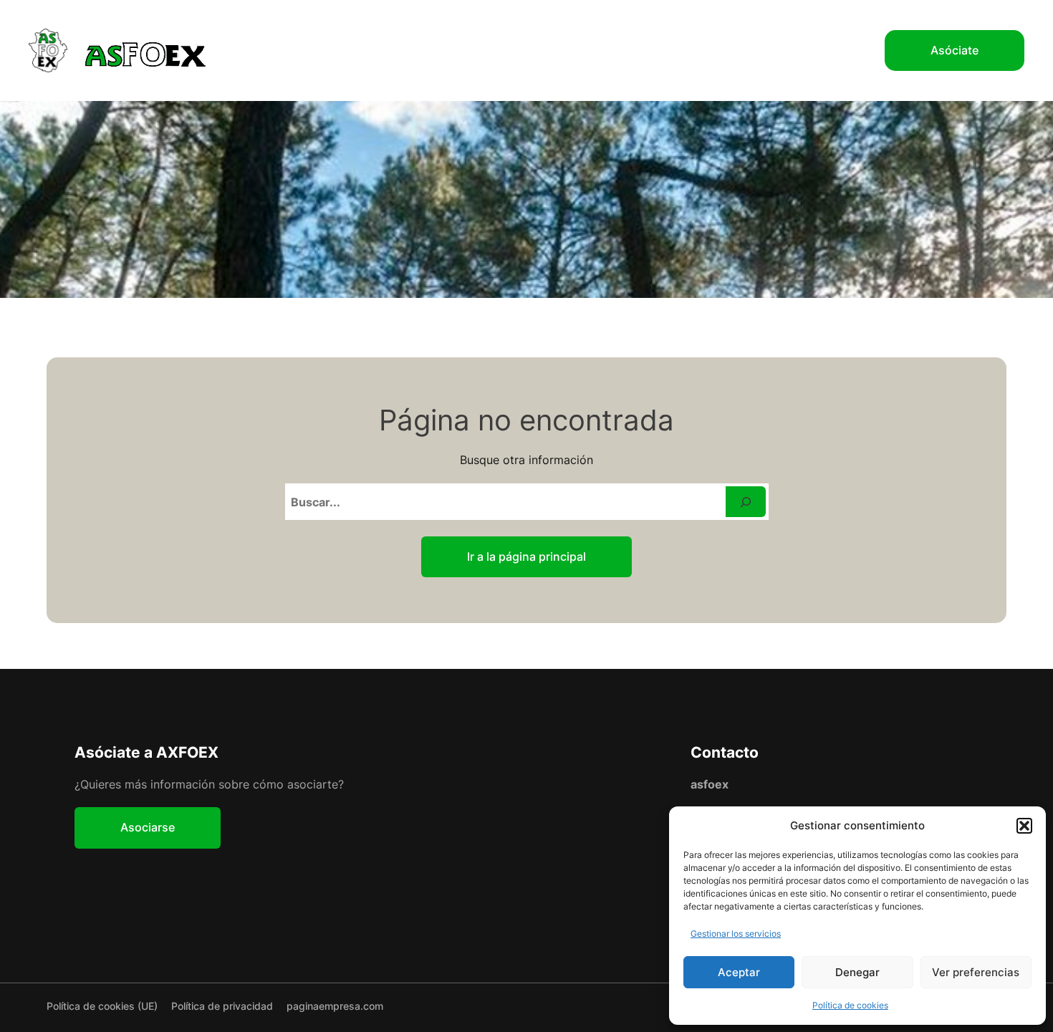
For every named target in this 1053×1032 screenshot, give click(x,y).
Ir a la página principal (526, 556)
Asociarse (147, 827)
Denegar (857, 972)
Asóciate (955, 50)
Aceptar (739, 972)
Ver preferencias (975, 972)
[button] (1024, 826)
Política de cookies (850, 1005)
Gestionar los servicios (736, 933)
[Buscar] (746, 501)
